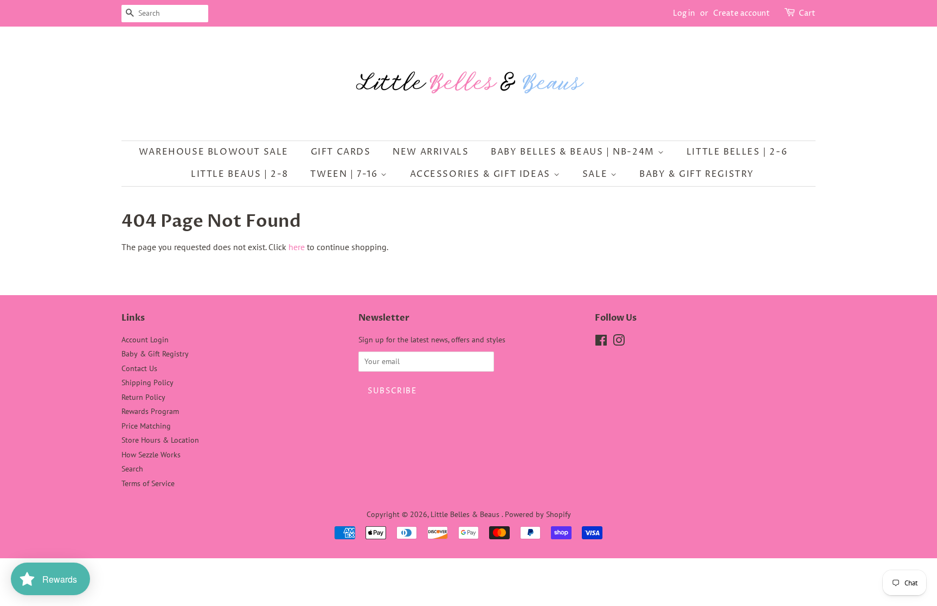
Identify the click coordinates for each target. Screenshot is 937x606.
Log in (684, 13)
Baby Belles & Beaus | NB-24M (574, 152)
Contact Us (139, 368)
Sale (596, 174)
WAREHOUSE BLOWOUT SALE (213, 152)
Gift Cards (341, 152)
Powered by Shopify (538, 514)
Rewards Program (150, 411)
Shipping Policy (147, 382)
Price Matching (146, 426)
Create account (741, 13)
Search (132, 469)
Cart (807, 13)
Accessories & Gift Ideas (482, 174)
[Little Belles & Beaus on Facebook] (601, 342)
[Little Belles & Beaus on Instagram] (619, 342)
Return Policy (143, 397)
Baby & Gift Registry (696, 174)
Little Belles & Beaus (466, 514)
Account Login (145, 340)
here (296, 246)
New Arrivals (430, 152)
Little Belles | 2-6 (736, 152)
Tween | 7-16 (345, 174)
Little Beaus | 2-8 (239, 174)
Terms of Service (148, 483)
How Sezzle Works (151, 455)
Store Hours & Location (160, 440)
